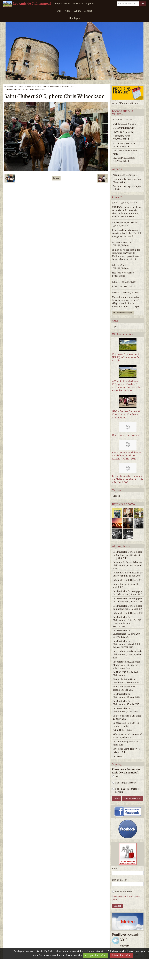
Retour (56, 178)
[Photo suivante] (102, 178)
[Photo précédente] (10, 178)
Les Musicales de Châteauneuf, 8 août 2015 (125, 710)
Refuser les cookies (121, 955)
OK (142, 3)
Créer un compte (119, 896)
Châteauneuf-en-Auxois (126, 435)
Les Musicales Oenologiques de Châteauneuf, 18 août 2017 (127, 593)
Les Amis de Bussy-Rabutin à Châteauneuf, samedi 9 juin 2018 (127, 565)
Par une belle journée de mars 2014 (126, 743)
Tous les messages (123, 312)
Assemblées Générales (124, 174)
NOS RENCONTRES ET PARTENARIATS (125, 145)
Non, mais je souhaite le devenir (127, 790)
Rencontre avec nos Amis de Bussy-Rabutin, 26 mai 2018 (128, 574)
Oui (116, 776)
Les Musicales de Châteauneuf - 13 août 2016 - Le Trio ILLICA (127, 633)
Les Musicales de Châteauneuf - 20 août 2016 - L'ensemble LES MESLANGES (128, 622)
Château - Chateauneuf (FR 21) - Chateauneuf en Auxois (126, 357)
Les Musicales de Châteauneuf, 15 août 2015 (126, 703)
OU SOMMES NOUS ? (124, 127)
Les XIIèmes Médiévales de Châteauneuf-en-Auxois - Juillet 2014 (126, 455)
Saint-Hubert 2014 (122, 730)
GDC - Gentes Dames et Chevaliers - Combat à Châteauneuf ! (126, 414)
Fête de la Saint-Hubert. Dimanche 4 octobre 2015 (50, 86)
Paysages (117, 756)
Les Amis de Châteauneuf (32, 3)
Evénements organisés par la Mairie (127, 188)
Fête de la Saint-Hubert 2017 (127, 580)
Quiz (59, 10)
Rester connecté (124, 891)
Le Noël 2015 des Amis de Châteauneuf (126, 674)
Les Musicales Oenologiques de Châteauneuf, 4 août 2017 (127, 607)
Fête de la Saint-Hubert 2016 (128, 613)
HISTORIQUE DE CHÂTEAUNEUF (121, 138)
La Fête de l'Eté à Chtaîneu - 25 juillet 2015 (128, 717)
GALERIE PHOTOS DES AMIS (125, 152)
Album (77, 10)
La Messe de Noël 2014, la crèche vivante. (126, 724)
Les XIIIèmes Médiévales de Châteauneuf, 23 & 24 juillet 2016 (127, 654)
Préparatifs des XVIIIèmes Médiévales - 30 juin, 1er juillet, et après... (126, 664)
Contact (88, 10)
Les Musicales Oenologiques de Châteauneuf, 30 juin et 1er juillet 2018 (127, 554)
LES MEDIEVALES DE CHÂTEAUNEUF (124, 159)
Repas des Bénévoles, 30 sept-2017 (125, 585)
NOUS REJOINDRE (122, 119)
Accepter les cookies (96, 955)
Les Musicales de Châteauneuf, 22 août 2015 (126, 695)
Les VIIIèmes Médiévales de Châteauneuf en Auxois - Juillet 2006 (127, 479)
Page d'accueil (62, 3)
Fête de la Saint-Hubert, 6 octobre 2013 (126, 750)
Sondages (74, 18)
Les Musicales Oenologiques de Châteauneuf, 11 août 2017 (127, 600)
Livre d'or (78, 3)
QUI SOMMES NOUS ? (124, 123)
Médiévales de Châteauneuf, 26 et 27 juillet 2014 (127, 736)
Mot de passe (119, 879)
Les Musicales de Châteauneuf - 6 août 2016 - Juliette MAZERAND (127, 644)
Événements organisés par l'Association (127, 180)
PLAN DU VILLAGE (123, 132)
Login (115, 868)
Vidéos (67, 10)
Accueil (10, 86)
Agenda (90, 3)
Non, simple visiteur (125, 782)
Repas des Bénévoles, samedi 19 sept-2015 (124, 688)
